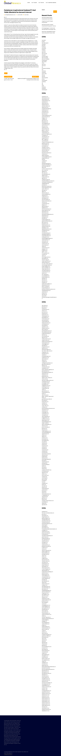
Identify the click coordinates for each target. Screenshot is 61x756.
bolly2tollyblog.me (45, 488)
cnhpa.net (44, 630)
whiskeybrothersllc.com (46, 709)
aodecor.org (44, 473)
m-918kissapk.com (45, 495)
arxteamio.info (44, 644)
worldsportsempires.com (46, 634)
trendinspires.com (45, 413)
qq (42, 67)
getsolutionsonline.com (46, 364)
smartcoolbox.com (45, 677)
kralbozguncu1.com (45, 237)
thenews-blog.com (45, 259)
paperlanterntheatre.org (46, 186)
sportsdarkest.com (45, 581)
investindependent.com (46, 235)
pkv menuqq (16, 731)
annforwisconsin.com (46, 116)
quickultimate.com (45, 670)
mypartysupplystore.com (46, 115)
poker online (44, 73)
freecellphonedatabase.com (47, 535)
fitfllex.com (44, 397)
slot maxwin (8, 728)
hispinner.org (44, 365)
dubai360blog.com (45, 609)
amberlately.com (45, 111)
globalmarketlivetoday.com (47, 221)
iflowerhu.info (44, 499)
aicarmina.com (44, 114)
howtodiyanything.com (46, 233)
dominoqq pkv (44, 80)
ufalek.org (44, 615)
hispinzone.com (45, 348)
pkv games (44, 48)
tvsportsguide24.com (46, 606)
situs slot (10, 723)
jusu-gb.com (44, 514)
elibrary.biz (44, 167)
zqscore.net (44, 638)
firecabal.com (44, 218)
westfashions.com (45, 409)
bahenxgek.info (45, 526)
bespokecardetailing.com (46, 164)
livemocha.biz (44, 479)
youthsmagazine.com (46, 578)
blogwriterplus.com (45, 516)
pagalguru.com (45, 249)
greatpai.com (44, 184)
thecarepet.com (45, 515)
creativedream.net (45, 388)
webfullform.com (45, 326)
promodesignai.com (45, 275)
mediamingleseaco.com (46, 431)
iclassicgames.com (45, 563)
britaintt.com (44, 293)
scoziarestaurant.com (46, 271)
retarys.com (44, 549)
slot (6, 73)
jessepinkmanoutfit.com (46, 546)
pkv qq (43, 79)
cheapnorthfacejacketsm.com (47, 142)
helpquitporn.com (45, 227)
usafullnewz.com (45, 96)
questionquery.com (45, 420)
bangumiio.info (44, 456)
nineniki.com (44, 354)
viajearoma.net (44, 175)
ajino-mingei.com (45, 139)
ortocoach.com (45, 664)
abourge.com (44, 190)
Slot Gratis (41, 2)
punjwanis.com (44, 511)
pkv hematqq (10, 732)
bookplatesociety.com (46, 148)
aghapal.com (44, 171)
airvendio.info (44, 441)
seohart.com (44, 273)
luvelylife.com (44, 403)
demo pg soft (16, 725)
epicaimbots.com (45, 211)
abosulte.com (44, 279)
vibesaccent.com (45, 107)
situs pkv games (45, 77)
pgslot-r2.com (44, 251)
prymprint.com (45, 648)
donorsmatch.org (45, 475)
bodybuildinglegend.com (46, 421)
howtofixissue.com (45, 324)
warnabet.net (44, 486)
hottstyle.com (44, 231)
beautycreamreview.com (46, 200)
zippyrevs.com (44, 337)
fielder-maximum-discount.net (47, 396)
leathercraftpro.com (46, 658)
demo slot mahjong (45, 59)
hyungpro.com (44, 585)
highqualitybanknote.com (46, 229)
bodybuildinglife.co (45, 619)
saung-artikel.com (45, 565)
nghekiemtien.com (45, 433)
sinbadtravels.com (45, 541)
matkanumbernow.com (46, 338)
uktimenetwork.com (45, 98)
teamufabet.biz (45, 325)
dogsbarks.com (45, 207)
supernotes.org (45, 633)
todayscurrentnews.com (46, 686)
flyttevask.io (44, 491)
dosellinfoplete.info (45, 461)
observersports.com (46, 567)
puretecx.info (44, 444)
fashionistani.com (45, 215)
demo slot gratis (45, 57)
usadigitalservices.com (46, 385)
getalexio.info (44, 645)
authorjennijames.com (46, 174)
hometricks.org (45, 657)
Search (43, 9)
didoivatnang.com (45, 206)
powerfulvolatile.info (45, 464)
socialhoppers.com (45, 387)
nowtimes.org (44, 476)
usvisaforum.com (45, 127)
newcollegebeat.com (46, 123)
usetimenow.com (45, 373)
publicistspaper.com (46, 277)
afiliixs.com (44, 191)
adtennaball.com (45, 358)
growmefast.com (45, 611)
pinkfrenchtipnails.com (46, 591)
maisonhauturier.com (46, 239)
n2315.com (44, 389)
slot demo (44, 51)
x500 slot (8, 725)
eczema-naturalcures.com (47, 168)
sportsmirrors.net (45, 595)
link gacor (44, 49)
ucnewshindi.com (45, 534)
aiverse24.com (44, 281)
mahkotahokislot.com (46, 613)
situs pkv (43, 76)
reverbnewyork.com (46, 124)
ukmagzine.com (45, 542)
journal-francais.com (46, 427)
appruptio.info (44, 504)
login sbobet (44, 61)
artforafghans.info (45, 440)
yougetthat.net (45, 558)
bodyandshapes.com (46, 287)
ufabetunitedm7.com (46, 700)
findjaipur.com (44, 118)
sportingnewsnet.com (46, 586)
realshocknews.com (45, 623)
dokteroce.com (45, 425)
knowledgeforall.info (45, 383)
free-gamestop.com (46, 539)
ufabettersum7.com (45, 694)
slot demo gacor (45, 56)
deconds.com (44, 294)
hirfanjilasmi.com (45, 656)
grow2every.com (45, 223)
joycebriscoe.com (45, 112)
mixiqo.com (44, 661)
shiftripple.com (45, 674)
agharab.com (44, 178)
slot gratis (44, 55)
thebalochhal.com (45, 104)
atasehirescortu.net (45, 598)
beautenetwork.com (46, 285)
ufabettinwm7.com (45, 696)
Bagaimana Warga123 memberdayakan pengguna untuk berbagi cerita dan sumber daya (28, 79)
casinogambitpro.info (46, 519)
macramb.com (45, 404)
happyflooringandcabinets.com (48, 618)
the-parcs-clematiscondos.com (48, 512)
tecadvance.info (45, 445)
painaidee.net (44, 579)
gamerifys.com (44, 306)
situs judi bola (12, 740)
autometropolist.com (46, 199)
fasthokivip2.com (45, 566)
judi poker (43, 45)
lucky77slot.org (45, 610)
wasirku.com (44, 435)
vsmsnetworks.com (45, 309)
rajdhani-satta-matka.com (47, 377)
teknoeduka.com (45, 258)
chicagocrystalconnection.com (48, 500)
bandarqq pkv (44, 60)
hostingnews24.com (45, 230)
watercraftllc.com (45, 188)
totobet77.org (44, 689)
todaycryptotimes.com (46, 261)
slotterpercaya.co (45, 676)
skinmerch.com (45, 126)
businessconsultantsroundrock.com (48, 289)
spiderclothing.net (45, 155)
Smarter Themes (9, 754)
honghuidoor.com (45, 352)
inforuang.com (44, 400)
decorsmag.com (45, 329)
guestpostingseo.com (46, 518)
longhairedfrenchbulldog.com (47, 571)
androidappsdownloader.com (47, 372)
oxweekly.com (44, 407)
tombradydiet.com (45, 144)
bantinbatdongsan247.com (47, 523)
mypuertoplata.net (45, 321)
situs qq (43, 75)
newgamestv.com (45, 593)
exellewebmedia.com (46, 538)
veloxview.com (44, 706)
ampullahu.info (44, 451)
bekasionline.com (45, 314)
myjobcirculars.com (45, 340)
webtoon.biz (44, 582)
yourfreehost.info (45, 140)
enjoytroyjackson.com (46, 210)
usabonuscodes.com (46, 262)
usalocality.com (45, 102)
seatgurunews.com (45, 158)
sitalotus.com (44, 631)
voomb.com (44, 603)
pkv (42, 69)
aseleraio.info (44, 639)
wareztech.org (44, 543)
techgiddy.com (44, 530)
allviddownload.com (45, 328)
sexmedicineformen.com (46, 673)
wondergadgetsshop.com (47, 156)
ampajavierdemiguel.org (46, 108)
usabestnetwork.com (46, 545)
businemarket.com (45, 574)
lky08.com (44, 393)
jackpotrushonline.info (46, 533)
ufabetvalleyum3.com (46, 705)
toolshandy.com (45, 411)
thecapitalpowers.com (46, 684)
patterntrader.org (45, 629)
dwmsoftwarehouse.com (46, 209)
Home (28, 2)
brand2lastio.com (45, 384)
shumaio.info (44, 467)
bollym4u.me (44, 487)
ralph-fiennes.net (45, 395)
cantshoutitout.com (45, 318)
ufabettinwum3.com (45, 697)
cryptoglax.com (45, 135)
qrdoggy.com (44, 621)
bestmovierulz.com (45, 128)
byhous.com (44, 492)
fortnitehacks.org (45, 471)
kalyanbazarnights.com (46, 349)
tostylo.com (44, 557)
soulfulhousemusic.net (46, 680)
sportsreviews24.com (46, 607)
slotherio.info (44, 468)
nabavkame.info (45, 496)
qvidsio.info (44, 465)
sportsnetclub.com (45, 559)
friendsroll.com (44, 154)
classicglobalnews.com (46, 290)
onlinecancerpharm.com (46, 614)
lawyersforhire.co (45, 573)
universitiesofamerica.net (46, 332)
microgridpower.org (45, 660)
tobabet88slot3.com (46, 685)
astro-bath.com (45, 170)
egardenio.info (44, 642)
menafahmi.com (45, 242)
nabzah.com (44, 360)
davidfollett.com (45, 122)
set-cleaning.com (45, 274)
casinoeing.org (44, 477)
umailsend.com (45, 547)
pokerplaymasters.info (46, 521)
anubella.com (44, 282)
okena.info (44, 162)
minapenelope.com (45, 132)
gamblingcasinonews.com (47, 330)
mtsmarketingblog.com (46, 432)
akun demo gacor (45, 42)
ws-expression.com (45, 253)
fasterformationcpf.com (46, 550)
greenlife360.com (45, 317)
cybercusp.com (45, 291)
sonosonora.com (45, 151)
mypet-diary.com (45, 405)
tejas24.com (44, 436)
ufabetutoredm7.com (46, 704)
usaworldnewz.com (45, 99)
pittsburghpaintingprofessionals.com (49, 666)
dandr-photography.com (46, 424)
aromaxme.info (45, 452)
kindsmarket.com (45, 401)
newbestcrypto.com (46, 561)
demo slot (44, 52)
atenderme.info (45, 455)
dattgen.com (44, 205)
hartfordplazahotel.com (46, 494)
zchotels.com (44, 254)
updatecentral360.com (46, 635)
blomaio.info (44, 460)
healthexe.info (44, 443)
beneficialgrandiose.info (46, 459)
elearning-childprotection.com (47, 380)
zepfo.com (44, 255)
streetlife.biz (44, 480)
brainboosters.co (45, 110)
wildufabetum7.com (45, 710)
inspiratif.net (44, 308)
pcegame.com (44, 250)
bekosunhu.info (44, 457)
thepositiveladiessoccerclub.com (48, 180)
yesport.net (44, 555)
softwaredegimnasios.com (47, 265)
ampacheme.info (45, 449)
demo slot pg (44, 53)
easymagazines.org (45, 654)
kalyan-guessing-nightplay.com (48, 369)
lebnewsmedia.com (45, 150)
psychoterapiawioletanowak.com (48, 669)
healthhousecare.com (46, 225)
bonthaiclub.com (45, 146)
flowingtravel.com (45, 353)
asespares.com (45, 195)
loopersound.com (45, 131)
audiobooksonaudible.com (47, 283)
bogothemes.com (45, 138)
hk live (43, 63)
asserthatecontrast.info (46, 453)
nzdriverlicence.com (45, 247)
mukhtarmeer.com (45, 243)
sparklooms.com (45, 681)
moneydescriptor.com (46, 577)
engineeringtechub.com (46, 599)
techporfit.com (45, 313)
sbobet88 (44, 44)
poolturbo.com (44, 437)
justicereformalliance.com (47, 134)
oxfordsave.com (45, 562)
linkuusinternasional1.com (46, 152)
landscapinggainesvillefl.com (47, 238)
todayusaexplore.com (46, 100)
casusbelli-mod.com (46, 147)
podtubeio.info (44, 463)
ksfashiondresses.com (46, 627)
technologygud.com (45, 622)
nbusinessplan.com (45, 316)
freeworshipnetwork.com (46, 187)
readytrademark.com (46, 269)
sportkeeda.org (45, 649)
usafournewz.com (45, 103)
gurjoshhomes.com (45, 143)
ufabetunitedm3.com (46, 698)
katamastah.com (45, 637)
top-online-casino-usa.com (47, 350)
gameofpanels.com (45, 371)
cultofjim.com (44, 119)
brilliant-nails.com (45, 423)
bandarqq (44, 47)
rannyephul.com (45, 415)
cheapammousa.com (46, 179)
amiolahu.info (44, 448)
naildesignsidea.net (45, 183)
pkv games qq (14, 736)
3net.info (43, 159)
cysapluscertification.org (46, 469)
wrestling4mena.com (46, 381)
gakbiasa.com (44, 498)
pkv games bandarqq (46, 68)
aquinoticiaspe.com (45, 570)
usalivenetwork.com (45, 531)
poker (43, 85)
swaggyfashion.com (45, 417)
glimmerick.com (45, 120)
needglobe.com (45, 662)
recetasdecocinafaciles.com (47, 182)
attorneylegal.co (45, 602)
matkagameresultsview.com (47, 363)
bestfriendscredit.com (46, 166)
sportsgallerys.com (45, 594)
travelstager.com (45, 412)
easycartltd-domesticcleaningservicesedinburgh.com (49, 297)
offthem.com (44, 310)
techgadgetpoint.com (46, 605)
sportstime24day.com (46, 587)
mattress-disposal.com (46, 617)
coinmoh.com (44, 202)
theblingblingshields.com (46, 590)
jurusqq (43, 41)
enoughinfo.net (44, 483)
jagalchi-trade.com (45, 130)
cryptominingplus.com (46, 569)
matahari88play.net (45, 575)
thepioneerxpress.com (46, 322)
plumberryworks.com (46, 668)
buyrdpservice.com (45, 554)
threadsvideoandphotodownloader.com (49, 529)
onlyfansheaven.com (46, 392)
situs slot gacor (11, 727)
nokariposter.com (45, 368)
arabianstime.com (45, 196)
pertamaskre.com (45, 527)
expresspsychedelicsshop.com (47, 214)
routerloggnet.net (45, 344)
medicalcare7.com (45, 357)
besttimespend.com (45, 650)
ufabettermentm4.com (46, 693)
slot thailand (15, 723)
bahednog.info (44, 525)
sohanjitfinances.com (46, 678)
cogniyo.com (44, 653)
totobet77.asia (44, 688)
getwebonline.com (45, 391)
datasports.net (44, 597)
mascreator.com (45, 241)
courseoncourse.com (46, 522)
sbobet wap (8, 742)
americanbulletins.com (46, 194)
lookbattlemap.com (45, 553)
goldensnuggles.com (46, 551)
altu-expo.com (44, 172)
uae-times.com (45, 305)
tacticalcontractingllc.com (47, 682)
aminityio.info (44, 447)
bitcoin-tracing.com (45, 286)
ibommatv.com (45, 312)
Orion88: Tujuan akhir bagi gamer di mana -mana (9, 79)
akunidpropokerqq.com (46, 163)
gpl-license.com (45, 222)
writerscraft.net (45, 379)
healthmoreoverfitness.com (47, 341)
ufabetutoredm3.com (46, 702)
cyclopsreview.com (45, 203)
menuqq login (6, 720)
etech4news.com (45, 213)
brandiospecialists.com (46, 356)
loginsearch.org (45, 472)
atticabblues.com (45, 198)
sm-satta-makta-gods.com (47, 263)
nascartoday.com (45, 245)
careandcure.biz (45, 652)
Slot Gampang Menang (51, 2)
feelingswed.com (45, 217)
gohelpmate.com (45, 376)
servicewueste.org (45, 336)
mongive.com (44, 361)
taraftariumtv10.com (46, 419)
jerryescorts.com (45, 601)
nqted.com (44, 246)
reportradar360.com (46, 416)
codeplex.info (44, 160)
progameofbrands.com (46, 333)
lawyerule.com (44, 429)
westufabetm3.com (45, 708)
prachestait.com (45, 439)
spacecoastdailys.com (46, 267)
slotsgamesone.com (45, 346)
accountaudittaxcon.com (46, 646)
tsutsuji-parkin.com (45, 176)
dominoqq (44, 71)
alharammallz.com (45, 192)
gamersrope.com (45, 537)
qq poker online (16, 720)
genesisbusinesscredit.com (47, 399)
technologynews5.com (46, 257)
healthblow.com (45, 375)
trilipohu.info (44, 503)
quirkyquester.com (45, 672)
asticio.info (44, 641)
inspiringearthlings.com (46, 234)
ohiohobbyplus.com (45, 136)
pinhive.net (44, 484)
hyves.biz (43, 481)
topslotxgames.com (45, 342)
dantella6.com (44, 345)
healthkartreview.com (46, 226)
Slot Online (34, 2)
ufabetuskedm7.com (46, 701)
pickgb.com (44, 625)
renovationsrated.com (46, 270)
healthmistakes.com (46, 626)
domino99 (44, 40)
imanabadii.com (45, 502)
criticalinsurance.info (46, 367)
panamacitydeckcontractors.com (48, 408)
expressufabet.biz (45, 320)
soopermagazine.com (46, 266)
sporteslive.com (45, 589)
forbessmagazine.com (46, 219)
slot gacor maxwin (12, 730)
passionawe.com (45, 665)
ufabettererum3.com (46, 692)
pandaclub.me (44, 490)
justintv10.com (44, 428)
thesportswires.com (45, 583)
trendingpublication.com (46, 690)
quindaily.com (44, 278)
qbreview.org (44, 334)
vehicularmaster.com (46, 106)
